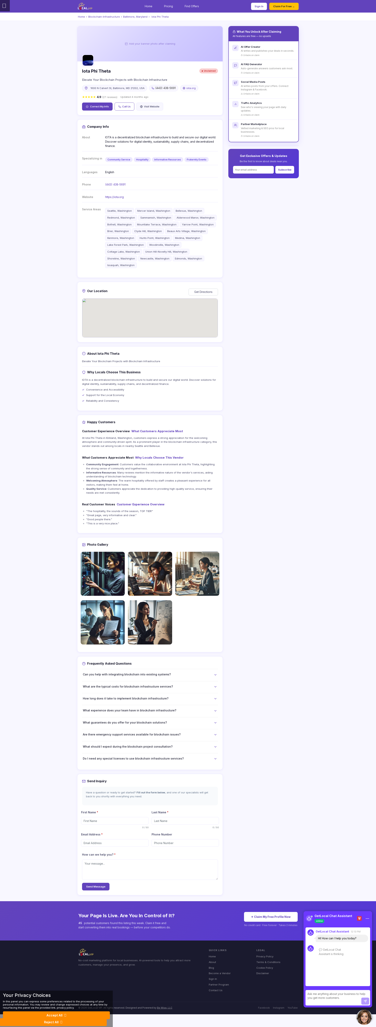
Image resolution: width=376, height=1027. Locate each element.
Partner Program (219, 984)
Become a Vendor (220, 973)
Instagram (278, 1007)
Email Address (92, 834)
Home (148, 6)
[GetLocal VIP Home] (85, 6)
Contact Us (215, 990)
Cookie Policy (264, 967)
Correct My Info (99, 106)
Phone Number (162, 834)
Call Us (126, 106)
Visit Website (151, 106)
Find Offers (192, 6)
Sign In (259, 6)
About (212, 962)
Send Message (95, 886)
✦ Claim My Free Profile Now (271, 916)
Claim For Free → (284, 6)
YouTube (292, 1007)
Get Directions (203, 291)
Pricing (168, 6)
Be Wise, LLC (164, 1007)
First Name (89, 812)
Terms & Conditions (268, 962)
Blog (211, 967)
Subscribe (284, 169)
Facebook (264, 1007)
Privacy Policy (264, 956)
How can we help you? (99, 854)
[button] (364, 1017)
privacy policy (65, 1007)
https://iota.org (114, 197)
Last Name (160, 812)
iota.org (191, 88)
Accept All (54, 1015)
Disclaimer (262, 973)
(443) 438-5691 (115, 184)
